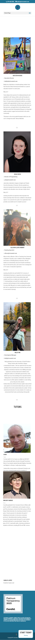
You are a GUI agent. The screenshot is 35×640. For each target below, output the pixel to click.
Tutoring (26, 635)
